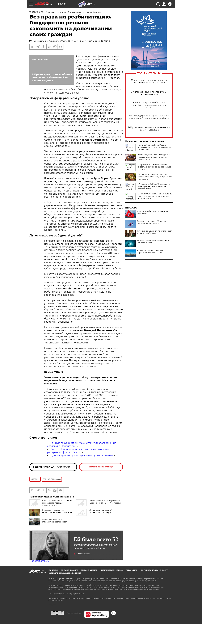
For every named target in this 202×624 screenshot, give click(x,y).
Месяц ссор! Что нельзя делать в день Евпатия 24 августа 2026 (149, 81)
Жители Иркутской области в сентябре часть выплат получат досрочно (149, 105)
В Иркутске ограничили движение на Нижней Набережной (149, 128)
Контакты (53, 570)
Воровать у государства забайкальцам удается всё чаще (57, 511)
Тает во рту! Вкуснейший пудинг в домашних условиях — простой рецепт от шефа (153, 157)
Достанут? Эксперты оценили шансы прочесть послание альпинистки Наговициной (155, 196)
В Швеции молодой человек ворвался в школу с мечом (150, 251)
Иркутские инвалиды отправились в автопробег (54, 520)
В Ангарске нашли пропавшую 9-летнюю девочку (149, 93)
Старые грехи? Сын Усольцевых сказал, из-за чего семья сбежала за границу (154, 166)
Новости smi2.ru (39, 560)
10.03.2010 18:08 (36, 12)
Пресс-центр (131, 570)
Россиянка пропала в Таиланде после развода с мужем (151, 222)
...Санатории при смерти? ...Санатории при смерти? (101, 511)
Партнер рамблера (74, 613)
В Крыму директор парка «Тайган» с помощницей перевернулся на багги (149, 116)
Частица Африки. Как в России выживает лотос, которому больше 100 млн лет (154, 147)
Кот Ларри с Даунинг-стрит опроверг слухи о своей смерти (154, 232)
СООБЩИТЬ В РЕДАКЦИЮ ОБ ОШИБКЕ (65, 573)
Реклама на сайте (69, 570)
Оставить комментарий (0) (101, 467)
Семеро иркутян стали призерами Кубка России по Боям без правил (105, 501)
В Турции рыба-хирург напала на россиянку (152, 212)
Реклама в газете (89, 570)
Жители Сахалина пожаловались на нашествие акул (154, 242)
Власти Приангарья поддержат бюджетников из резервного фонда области (78, 451)
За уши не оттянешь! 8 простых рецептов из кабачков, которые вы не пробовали (155, 176)
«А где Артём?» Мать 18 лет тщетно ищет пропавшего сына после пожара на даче (154, 186)
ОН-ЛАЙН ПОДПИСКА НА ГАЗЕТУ (154, 570)
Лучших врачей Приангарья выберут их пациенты (81, 455)
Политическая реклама (112, 570)
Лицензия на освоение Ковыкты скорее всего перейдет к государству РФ (57, 502)
